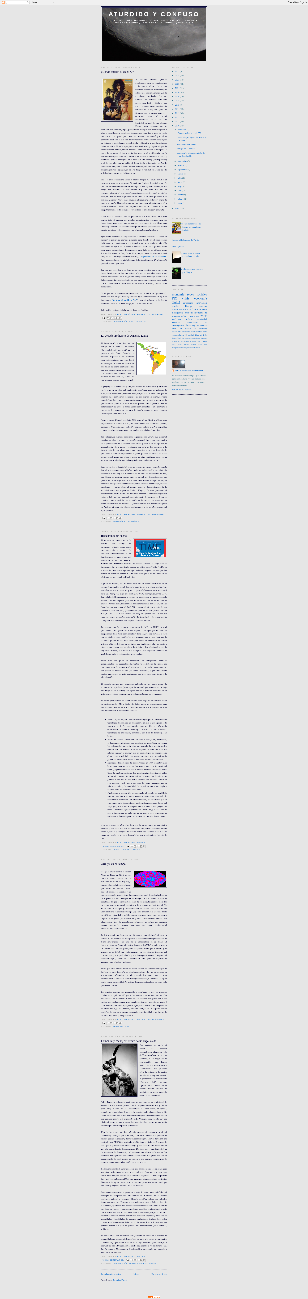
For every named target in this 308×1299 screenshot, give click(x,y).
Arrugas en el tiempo (113, 864)
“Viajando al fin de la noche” (153, 256)
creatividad (202, 319)
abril (180, 190)
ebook (174, 344)
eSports (204, 341)
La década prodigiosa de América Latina (124, 335)
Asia (189, 309)
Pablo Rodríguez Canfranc (189, 371)
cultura (184, 316)
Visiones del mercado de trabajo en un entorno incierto (190, 226)
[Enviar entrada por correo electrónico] (104, 318)
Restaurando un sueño (114, 536)
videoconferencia (194, 347)
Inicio (136, 1273)
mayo (180, 186)
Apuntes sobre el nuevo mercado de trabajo (190, 254)
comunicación (120, 321)
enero (180, 202)
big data (195, 325)
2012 (177, 117)
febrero (181, 198)
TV (195, 328)
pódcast (186, 344)
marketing (203, 328)
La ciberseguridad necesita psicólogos (191, 271)
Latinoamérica (132, 521)
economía (118, 521)
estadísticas (194, 316)
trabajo (189, 319)
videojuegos (192, 322)
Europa (189, 306)
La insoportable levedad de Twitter (184, 239)
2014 (177, 108)
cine (183, 338)
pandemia (176, 322)
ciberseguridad (178, 325)
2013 (177, 113)
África (188, 325)
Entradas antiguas (159, 1273)
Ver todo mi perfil (182, 390)
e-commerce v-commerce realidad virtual (186, 341)
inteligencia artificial (182, 312)
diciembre (182, 129)
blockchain (176, 319)
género (174, 335)
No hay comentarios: (113, 846)
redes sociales (137, 321)
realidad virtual (193, 335)
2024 (177, 75)
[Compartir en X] (114, 318)
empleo (136, 850)
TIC (174, 298)
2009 (177, 208)
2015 (177, 104)
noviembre (182, 161)
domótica (204, 338)
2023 (177, 79)
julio (180, 177)
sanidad (193, 344)
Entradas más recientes (111, 1273)
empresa (133, 1263)
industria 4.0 (182, 335)
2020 (177, 92)
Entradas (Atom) (120, 1280)
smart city (202, 344)
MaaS (179, 338)
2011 (177, 121)
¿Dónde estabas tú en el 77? (117, 72)
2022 (177, 83)
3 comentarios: (156, 1020)
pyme (180, 344)
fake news (203, 331)
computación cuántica (192, 338)
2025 (177, 71)
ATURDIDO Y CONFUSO (154, 14)
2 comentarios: (156, 314)
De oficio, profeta (176, 246)
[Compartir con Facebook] (117, 318)
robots (174, 328)
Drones (174, 338)
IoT (181, 328)
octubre (181, 165)
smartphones (176, 347)
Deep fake (195, 331)
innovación (201, 302)
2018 (177, 100)
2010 (177, 125)
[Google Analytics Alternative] (154, 1297)
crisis (116, 850)
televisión (203, 335)
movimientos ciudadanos (181, 331)
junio (180, 182)
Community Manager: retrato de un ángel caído (128, 1041)
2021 (177, 88)
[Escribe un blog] (111, 318)
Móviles (188, 328)
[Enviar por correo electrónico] (108, 318)
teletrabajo (184, 347)
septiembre (183, 169)
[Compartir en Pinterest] (120, 318)
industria (203, 325)
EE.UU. (204, 316)
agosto (181, 173)
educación (188, 302)
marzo (180, 194)
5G (205, 322)
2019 (177, 96)
